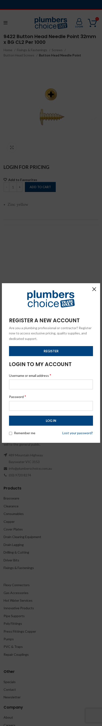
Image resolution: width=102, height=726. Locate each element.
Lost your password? (77, 433)
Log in (51, 421)
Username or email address (30, 375)
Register (51, 351)
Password (17, 396)
